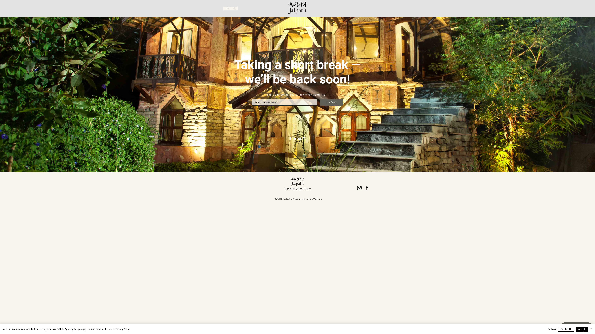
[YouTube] (300, 139)
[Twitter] (295, 139)
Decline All (566, 329)
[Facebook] (290, 139)
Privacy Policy (122, 329)
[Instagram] (304, 139)
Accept (581, 329)
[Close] (591, 329)
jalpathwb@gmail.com (297, 188)
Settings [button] (552, 329)
